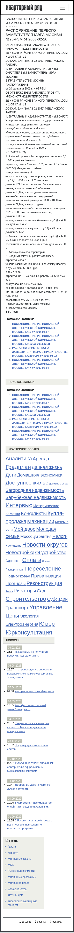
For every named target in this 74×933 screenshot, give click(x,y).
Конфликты (34, 513)
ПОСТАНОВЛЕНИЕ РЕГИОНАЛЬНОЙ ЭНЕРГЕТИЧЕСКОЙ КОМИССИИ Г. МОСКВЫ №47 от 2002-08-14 (35, 363)
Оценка (46, 561)
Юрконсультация (29, 632)
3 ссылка (55, 921)
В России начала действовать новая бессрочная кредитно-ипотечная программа (29, 824)
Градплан (18, 467)
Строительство (26, 598)
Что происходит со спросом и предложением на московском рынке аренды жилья (30, 673)
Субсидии (57, 599)
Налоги (59, 536)
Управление (45, 607)
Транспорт (17, 607)
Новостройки (20, 552)
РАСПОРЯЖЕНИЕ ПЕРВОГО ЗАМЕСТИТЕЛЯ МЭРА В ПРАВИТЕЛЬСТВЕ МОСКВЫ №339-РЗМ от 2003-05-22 (40, 351)
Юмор (47, 624)
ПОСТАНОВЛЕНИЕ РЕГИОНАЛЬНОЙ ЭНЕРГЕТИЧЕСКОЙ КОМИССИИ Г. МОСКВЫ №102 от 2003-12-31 (35, 340)
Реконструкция (44, 583)
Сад (41, 590)
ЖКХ (11, 864)
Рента (9, 591)
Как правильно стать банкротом (34, 691)
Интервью (19, 505)
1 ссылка (25, 921)
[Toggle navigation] (62, 8)
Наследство (13, 545)
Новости (12, 640)
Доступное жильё (27, 483)
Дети (11, 475)
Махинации (40, 521)
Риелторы (25, 590)
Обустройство (50, 552)
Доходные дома (58, 483)
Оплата (31, 560)
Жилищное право (18, 882)
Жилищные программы (22, 876)
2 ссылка (40, 921)
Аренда (41, 458)
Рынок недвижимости (21, 870)
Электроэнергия (22, 624)
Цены (12, 616)
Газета (12, 846)
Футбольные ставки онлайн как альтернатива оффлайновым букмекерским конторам (30, 766)
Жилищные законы (19, 858)
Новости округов (45, 544)
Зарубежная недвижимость (36, 497)
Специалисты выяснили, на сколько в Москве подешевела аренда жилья (28, 727)
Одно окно (13, 561)
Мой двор (24, 529)
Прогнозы (16, 583)
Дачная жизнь (47, 467)
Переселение (43, 568)
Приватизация (46, 576)
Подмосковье (18, 576)
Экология (29, 616)
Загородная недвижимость (35, 490)
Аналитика (19, 458)
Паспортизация (15, 569)
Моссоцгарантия (36, 536)
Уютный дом (15, 894)
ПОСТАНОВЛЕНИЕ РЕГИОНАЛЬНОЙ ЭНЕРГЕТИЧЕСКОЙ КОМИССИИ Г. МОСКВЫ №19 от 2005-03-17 (35, 327)
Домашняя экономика (39, 475)
